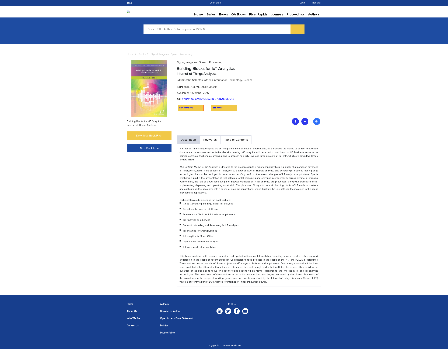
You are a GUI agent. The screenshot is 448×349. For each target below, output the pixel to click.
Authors (314, 14)
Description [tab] (188, 140)
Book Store (216, 2)
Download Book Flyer (149, 135)
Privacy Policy (167, 332)
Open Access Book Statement (176, 318)
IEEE (217, 108)
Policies (164, 325)
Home (198, 14)
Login (303, 2)
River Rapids (258, 14)
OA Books (238, 14)
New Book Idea (149, 148)
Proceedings (295, 14)
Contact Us (133, 325)
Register (316, 2)
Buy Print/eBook (186, 108)
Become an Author (170, 311)
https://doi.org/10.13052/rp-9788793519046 (208, 99)
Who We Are (133, 318)
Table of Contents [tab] (236, 140)
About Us (132, 311)
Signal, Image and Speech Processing (171, 54)
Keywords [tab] (210, 140)
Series (211, 14)
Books (223, 14)
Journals (277, 14)
